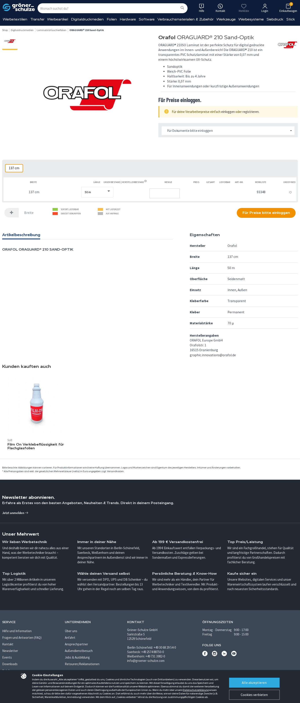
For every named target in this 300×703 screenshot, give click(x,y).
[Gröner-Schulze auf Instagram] (214, 655)
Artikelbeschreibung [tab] (21, 235)
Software (147, 19)
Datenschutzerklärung (196, 690)
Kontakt (7, 644)
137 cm (14, 168)
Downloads (10, 664)
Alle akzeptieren (254, 682)
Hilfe (201, 11)
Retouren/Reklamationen (82, 664)
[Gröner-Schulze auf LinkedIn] (224, 655)
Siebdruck (275, 19)
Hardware (128, 19)
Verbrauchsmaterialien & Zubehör (185, 19)
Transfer (37, 19)
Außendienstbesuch (79, 651)
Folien (112, 19)
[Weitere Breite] (11, 212)
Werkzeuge (226, 19)
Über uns (71, 631)
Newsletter (10, 651)
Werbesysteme (251, 19)
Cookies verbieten (254, 694)
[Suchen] (182, 8)
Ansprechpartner (76, 644)
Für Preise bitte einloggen (266, 213)
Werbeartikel (57, 19)
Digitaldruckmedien (87, 19)
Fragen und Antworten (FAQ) (22, 637)
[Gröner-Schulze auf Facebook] (205, 655)
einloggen (228, 112)
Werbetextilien (15, 19)
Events (7, 657)
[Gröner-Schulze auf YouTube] (234, 655)
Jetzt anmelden (13, 513)
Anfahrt (70, 637)
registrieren (250, 112)
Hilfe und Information (17, 631)
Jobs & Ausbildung (77, 657)
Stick (290, 19)
